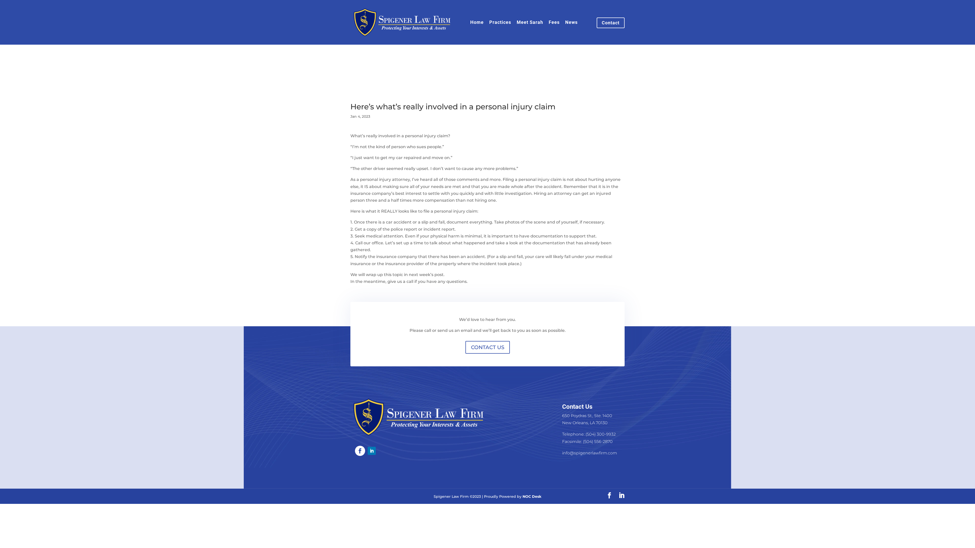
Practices (500, 23)
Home (477, 23)
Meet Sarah (530, 23)
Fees (554, 23)
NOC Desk (532, 496)
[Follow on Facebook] (360, 451)
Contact (611, 22)
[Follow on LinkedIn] (372, 451)
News (571, 23)
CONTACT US (487, 347)
